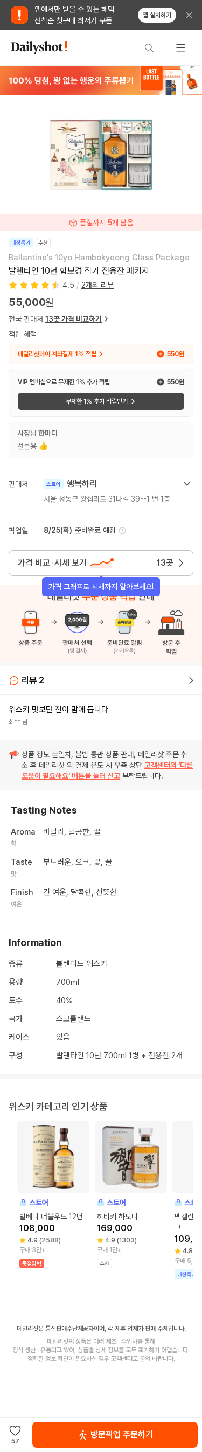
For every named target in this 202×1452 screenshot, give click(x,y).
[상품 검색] (149, 48)
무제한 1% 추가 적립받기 (97, 401)
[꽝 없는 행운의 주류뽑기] (101, 80)
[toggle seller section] (186, 483)
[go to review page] (191, 680)
